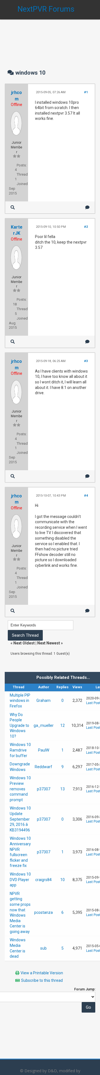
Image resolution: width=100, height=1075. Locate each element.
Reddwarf (43, 767)
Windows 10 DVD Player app (20, 879)
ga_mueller (44, 725)
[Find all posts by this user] (13, 207)
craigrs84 (43, 879)
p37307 (43, 789)
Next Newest (48, 643)
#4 (86, 495)
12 (62, 725)
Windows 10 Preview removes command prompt (20, 789)
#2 (86, 227)
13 (62, 789)
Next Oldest (24, 643)
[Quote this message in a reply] (87, 207)
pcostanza (43, 912)
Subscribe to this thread (42, 980)
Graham (43, 700)
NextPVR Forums (46, 9)
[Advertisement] (50, 38)
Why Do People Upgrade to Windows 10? (19, 725)
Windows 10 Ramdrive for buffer (20, 750)
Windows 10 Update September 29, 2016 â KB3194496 (20, 819)
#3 (86, 361)
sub (43, 948)
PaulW (43, 750)
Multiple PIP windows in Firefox (20, 700)
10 (62, 879)
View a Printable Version (42, 973)
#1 (86, 92)
